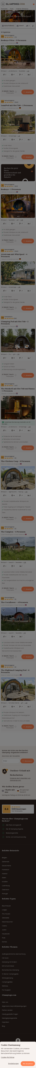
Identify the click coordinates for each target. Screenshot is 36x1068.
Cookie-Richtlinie (7, 1057)
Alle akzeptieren (28, 1064)
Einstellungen (13, 1063)
